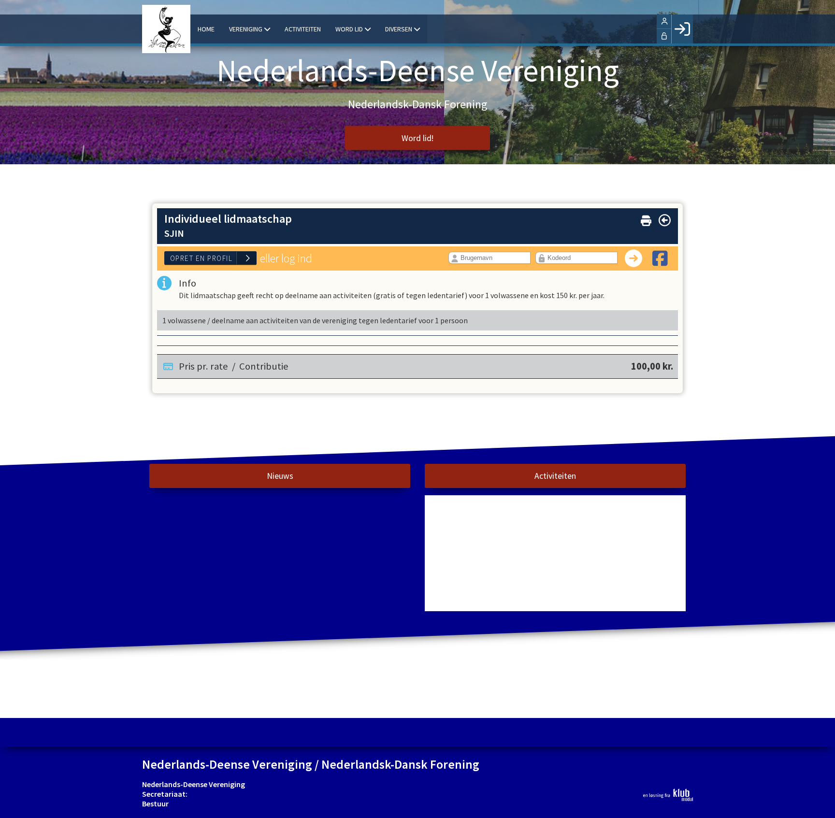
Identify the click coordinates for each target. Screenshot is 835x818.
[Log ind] (682, 28)
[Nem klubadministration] (668, 795)
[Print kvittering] (646, 219)
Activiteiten (555, 476)
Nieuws (280, 476)
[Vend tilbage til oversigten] (665, 220)
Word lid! (417, 138)
